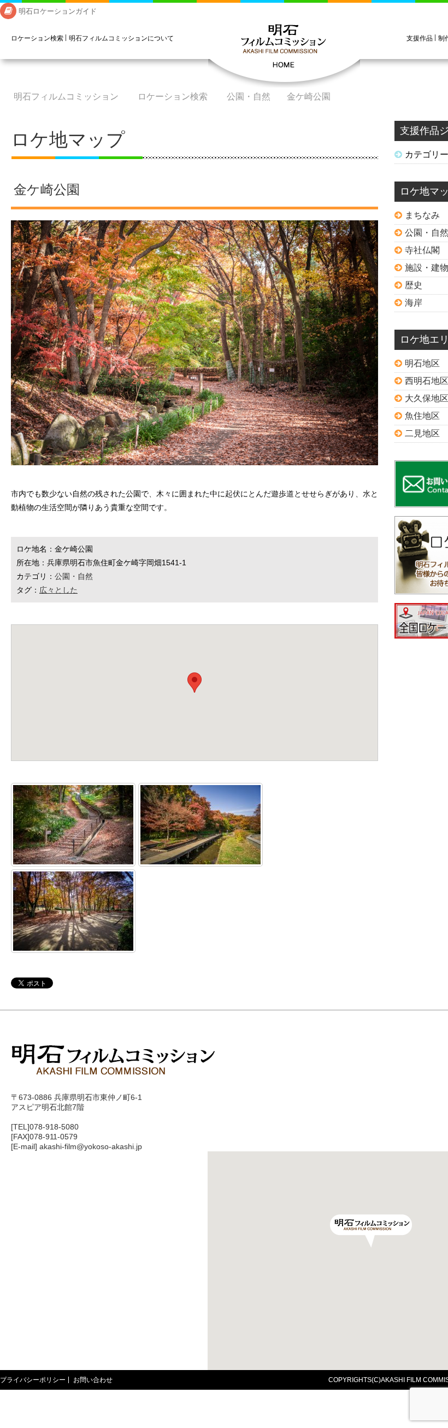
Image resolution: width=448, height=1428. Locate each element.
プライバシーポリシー (33, 1380)
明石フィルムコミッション (284, 54)
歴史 (413, 285)
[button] (371, 1231)
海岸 (413, 302)
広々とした (58, 590)
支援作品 (419, 38)
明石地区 (422, 363)
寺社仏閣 (422, 250)
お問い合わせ (93, 1380)
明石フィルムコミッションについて (121, 38)
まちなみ (422, 215)
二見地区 (422, 433)
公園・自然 (248, 96)
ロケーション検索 (37, 38)
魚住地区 (422, 415)
